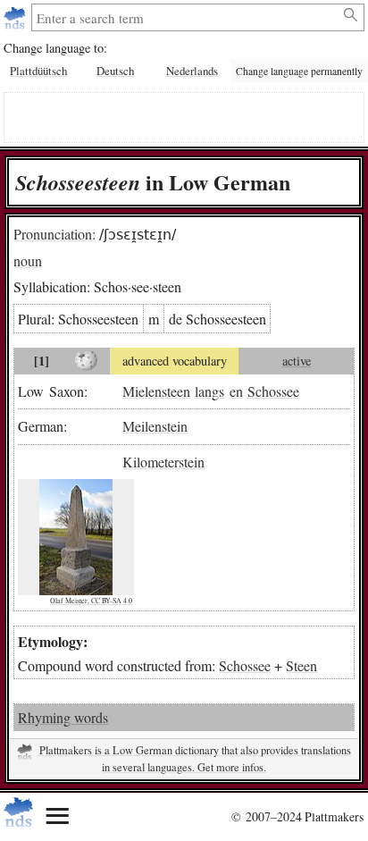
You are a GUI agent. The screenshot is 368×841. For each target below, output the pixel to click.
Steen (301, 665)
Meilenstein (155, 425)
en (236, 391)
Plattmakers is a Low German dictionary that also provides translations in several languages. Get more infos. (194, 759)
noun (27, 260)
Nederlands (192, 71)
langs (209, 391)
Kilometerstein (163, 461)
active (296, 360)
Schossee (273, 391)
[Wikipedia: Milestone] (87, 361)
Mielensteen (156, 391)
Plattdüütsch (38, 71)
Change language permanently (299, 71)
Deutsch (115, 71)
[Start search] (351, 15)
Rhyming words (63, 717)
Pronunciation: (54, 233)
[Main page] (16, 17)
